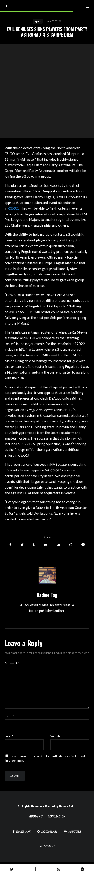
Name (9, 716)
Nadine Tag (47, 594)
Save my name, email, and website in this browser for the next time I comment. (45, 758)
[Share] (10, 544)
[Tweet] (22, 544)
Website (55, 736)
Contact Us (56, 816)
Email (9, 736)
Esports (38, 21)
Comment (12, 663)
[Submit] (45, 544)
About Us (36, 816)
